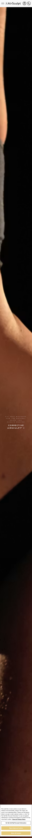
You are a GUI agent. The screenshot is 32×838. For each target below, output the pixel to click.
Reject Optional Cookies (16, 828)
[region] (16, 820)
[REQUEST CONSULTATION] (24, 3)
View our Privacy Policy (18, 819)
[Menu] (2, 3)
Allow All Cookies (16, 833)
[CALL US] (29, 3)
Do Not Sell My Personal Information (16, 823)
